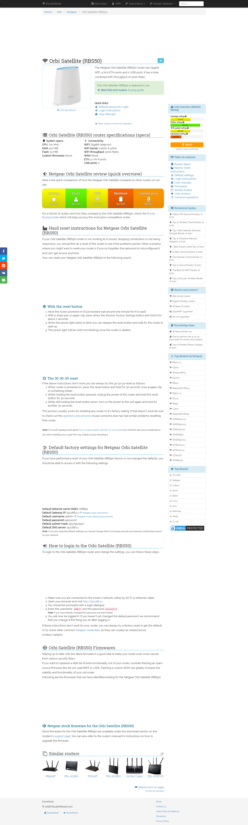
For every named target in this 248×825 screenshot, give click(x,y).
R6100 (175, 383)
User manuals (182, 182)
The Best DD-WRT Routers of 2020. (184, 271)
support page (62, 736)
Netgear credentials (88, 630)
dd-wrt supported (180, 316)
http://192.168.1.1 (93, 601)
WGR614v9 (177, 460)
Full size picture (68, 110)
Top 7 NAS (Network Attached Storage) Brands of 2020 (185, 232)
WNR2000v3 (178, 445)
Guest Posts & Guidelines (167, 811)
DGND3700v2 (178, 429)
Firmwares (180, 186)
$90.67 (188, 144)
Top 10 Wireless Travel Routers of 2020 (186, 224)
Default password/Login (113, 106)
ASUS (175, 490)
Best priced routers (181, 296)
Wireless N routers (181, 306)
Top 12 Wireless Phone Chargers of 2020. (186, 346)
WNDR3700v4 (179, 419)
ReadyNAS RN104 (180, 388)
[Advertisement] (103, 38)
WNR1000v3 (178, 450)
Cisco (175, 501)
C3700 (175, 409)
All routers (100, 3)
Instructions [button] (136, 3)
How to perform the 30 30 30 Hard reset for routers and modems (186, 338)
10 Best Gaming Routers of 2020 (187, 252)
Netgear (72, 11)
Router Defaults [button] (163, 3)
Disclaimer (161, 816)
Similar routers (183, 190)
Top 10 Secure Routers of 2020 (186, 265)
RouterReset (53, 3)
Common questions (186, 197)
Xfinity (175, 516)
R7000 (175, 398)
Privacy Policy (162, 821)
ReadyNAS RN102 (180, 414)
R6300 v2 (176, 393)
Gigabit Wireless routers (183, 301)
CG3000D (177, 455)
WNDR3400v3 (179, 424)
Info (59, 11)
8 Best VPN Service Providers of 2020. (186, 215)
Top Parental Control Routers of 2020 (185, 258)
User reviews (182, 193)
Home (48, 11)
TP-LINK (176, 475)
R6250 (175, 403)
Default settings (184, 175)
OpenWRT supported (182, 311)
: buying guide (122, 90)
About (159, 801)
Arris (174, 506)
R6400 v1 (176, 362)
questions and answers (77, 415)
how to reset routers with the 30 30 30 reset (100, 430)
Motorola (176, 511)
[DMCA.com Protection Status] (187, 527)
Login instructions (109, 110)
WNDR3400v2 (179, 440)
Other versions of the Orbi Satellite (114, 124)
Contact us (161, 806)
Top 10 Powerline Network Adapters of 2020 (183, 240)
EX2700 (176, 378)
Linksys (175, 485)
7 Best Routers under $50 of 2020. (188, 246)
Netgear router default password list (94, 516)
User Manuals (107, 114)
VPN (118, 3)
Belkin (175, 495)
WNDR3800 (178, 434)
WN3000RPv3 (179, 372)
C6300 (175, 367)
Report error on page (151, 789)
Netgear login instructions (95, 513)
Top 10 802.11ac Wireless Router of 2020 (186, 280)
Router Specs (182, 164)
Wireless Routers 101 (182, 331)
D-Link (175, 521)
